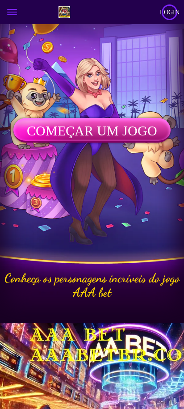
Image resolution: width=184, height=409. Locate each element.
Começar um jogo (92, 130)
